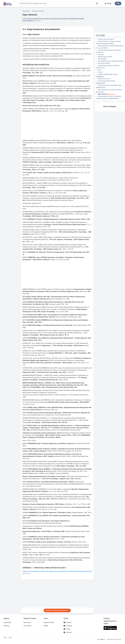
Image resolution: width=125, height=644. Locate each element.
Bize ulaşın (27, 622)
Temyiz (100, 72)
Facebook (69, 626)
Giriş (118, 3)
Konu (10, 637)
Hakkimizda (7, 622)
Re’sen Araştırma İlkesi (105, 57)
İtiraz (99, 70)
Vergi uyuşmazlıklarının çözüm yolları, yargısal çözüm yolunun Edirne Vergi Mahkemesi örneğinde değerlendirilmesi (59, 571)
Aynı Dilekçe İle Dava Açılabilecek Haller (111, 61)
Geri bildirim (27, 626)
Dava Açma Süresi (104, 63)
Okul (5, 637)
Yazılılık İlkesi (102, 59)
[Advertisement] (9, 36)
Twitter (68, 629)
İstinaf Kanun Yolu (104, 79)
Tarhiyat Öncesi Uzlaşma (106, 39)
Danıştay (101, 54)
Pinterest (68, 632)
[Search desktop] (97, 3)
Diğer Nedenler (106, 94)
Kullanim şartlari (49, 622)
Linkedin (68, 622)
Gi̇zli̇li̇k (46, 626)
